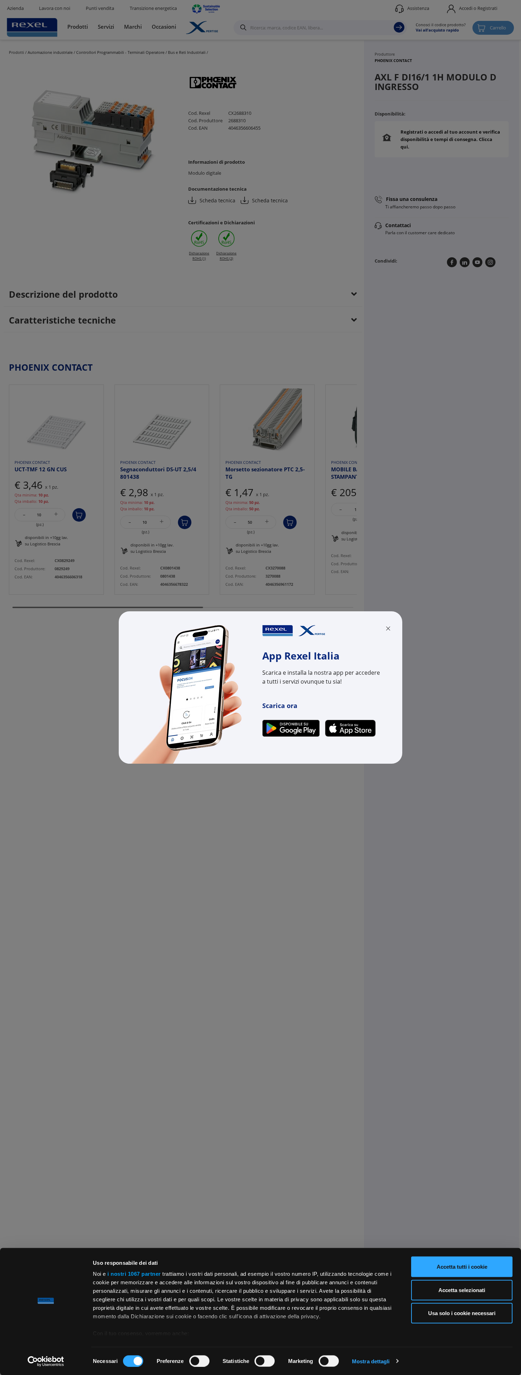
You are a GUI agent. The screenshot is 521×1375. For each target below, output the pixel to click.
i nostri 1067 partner (134, 1274)
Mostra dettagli (371, 1361)
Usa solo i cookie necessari (461, 1313)
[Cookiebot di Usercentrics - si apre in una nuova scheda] (46, 1361)
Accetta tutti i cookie (462, 1267)
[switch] (199, 1360)
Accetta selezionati (461, 1290)
